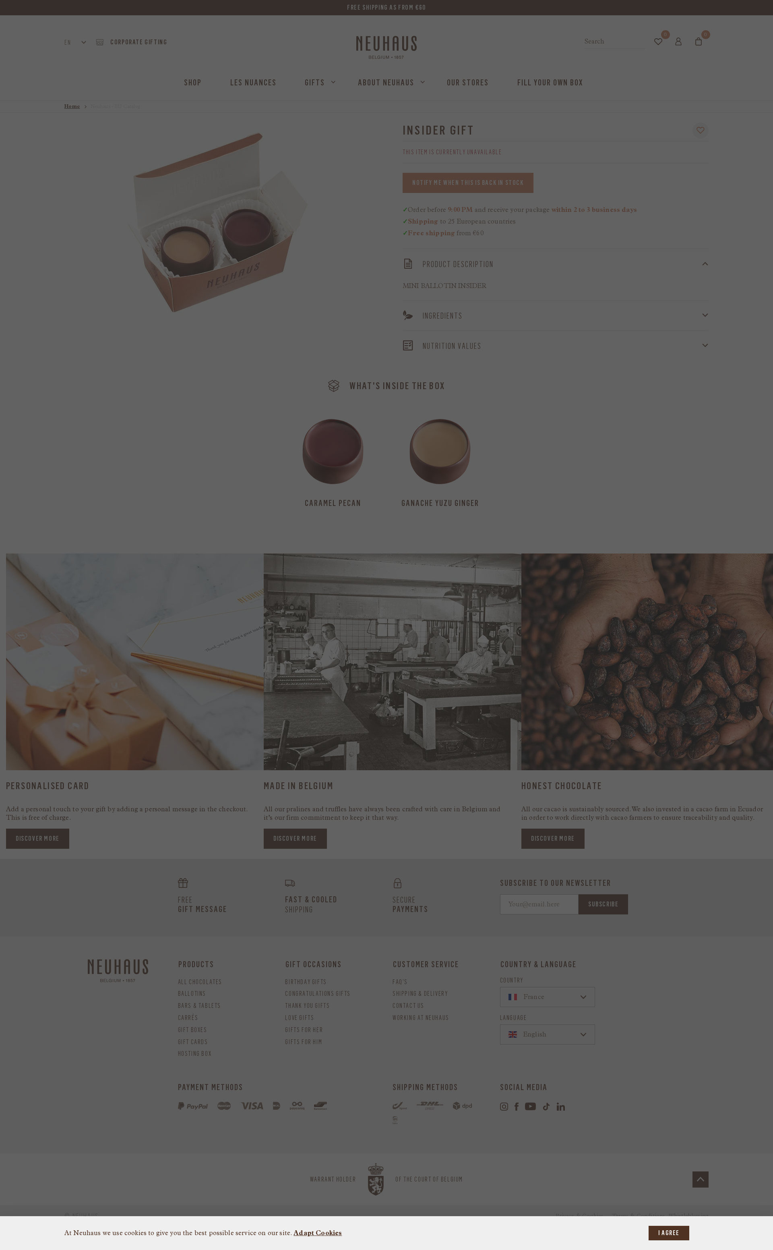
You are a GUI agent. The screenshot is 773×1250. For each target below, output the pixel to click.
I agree (669, 1233)
